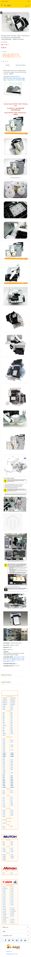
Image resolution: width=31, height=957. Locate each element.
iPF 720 (4, 895)
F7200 (4, 767)
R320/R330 (12, 702)
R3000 (11, 709)
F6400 (11, 764)
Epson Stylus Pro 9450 (8, 661)
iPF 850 (4, 906)
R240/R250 (12, 699)
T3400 (11, 741)
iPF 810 (4, 901)
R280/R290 (12, 701)
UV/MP (7, 846)
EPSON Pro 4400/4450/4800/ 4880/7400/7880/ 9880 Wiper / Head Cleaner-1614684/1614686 (14, 78)
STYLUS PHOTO (9, 696)
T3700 (4, 743)
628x (4, 841)
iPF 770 (11, 898)
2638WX (4, 859)
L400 (11, 798)
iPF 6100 (4, 909)
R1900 (11, 706)
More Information (20, 65)
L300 (3, 798)
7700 (11, 720)
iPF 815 (11, 901)
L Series (8, 795)
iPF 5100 (12, 908)
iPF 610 (11, 888)
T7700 (4, 751)
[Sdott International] (7, 5)
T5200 (4, 746)
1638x (4, 845)
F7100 (11, 766)
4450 (4, 715)
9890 (11, 730)
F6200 (11, 763)
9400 (11, 725)
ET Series (5, 823)
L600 (11, 800)
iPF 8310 (12, 916)
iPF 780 (4, 899)
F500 (3, 758)
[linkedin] (25, 940)
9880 (4, 730)
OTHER (7, 824)
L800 (11, 802)
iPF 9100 (12, 921)
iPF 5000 (4, 908)
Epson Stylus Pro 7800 (8, 658)
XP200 (11, 810)
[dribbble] (21, 940)
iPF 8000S (5, 914)
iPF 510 (11, 886)
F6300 (4, 764)
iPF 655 (11, 890)
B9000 (4, 774)
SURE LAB (8, 789)
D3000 (4, 793)
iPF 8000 (12, 912)
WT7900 (4, 725)
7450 (11, 719)
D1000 (11, 792)
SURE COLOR (9, 737)
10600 (4, 735)
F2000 (4, 759)
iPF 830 (4, 904)
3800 (4, 712)
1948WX (12, 858)
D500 (4, 790)
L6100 (4, 805)
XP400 (11, 811)
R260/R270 (5, 701)
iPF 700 (4, 893)
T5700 (4, 748)
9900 (4, 732)
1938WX (4, 858)
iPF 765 (4, 898)
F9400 (11, 769)
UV (6, 871)
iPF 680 (4, 891)
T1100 (4, 828)
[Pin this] (5, 61)
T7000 (4, 750)
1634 (4, 873)
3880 (11, 712)
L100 (3, 797)
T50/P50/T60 (13, 698)
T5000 (4, 745)
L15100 (4, 806)
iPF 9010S (5, 921)
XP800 (11, 815)
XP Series (8, 808)
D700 (11, 790)
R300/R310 (5, 702)
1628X (11, 854)
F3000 (11, 761)
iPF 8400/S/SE (5, 917)
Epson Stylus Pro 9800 (19, 660)
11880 (11, 732)
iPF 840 (11, 904)
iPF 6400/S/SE (13, 911)
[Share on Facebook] (1, 61)
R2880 (4, 709)
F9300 (4, 769)
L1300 (4, 803)
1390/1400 (5, 698)
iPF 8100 (12, 914)
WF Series (5, 819)
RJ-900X (4, 854)
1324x (11, 841)
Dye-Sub (8, 853)
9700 (4, 728)
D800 (4, 792)
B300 (4, 826)
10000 (11, 733)
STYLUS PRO (9, 711)
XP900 (4, 816)
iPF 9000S (12, 919)
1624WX (4, 856)
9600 (11, 727)
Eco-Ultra (8, 840)
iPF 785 (11, 899)
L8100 (11, 805)
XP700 (4, 815)
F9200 (11, 767)
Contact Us (9, 951)
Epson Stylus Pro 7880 (19, 657)
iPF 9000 (4, 919)
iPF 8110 (4, 916)
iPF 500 (4, 886)
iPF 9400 (12, 922)
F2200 (4, 761)
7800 (4, 722)
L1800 (11, 803)
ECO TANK (8, 821)
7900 (11, 724)
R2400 (11, 707)
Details (7, 65)
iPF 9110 (4, 922)
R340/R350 (5, 704)
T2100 (4, 738)
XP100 (4, 810)
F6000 (4, 763)
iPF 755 (4, 896)
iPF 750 (11, 895)
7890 (4, 724)
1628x (11, 843)
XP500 (4, 813)
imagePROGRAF (9, 885)
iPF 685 (11, 891)
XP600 (11, 813)
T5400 (11, 746)
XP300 (4, 811)
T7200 (11, 750)
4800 (11, 715)
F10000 (4, 771)
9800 (11, 728)
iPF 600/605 (5, 888)
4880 (4, 717)
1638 (11, 873)
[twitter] (9, 940)
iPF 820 (4, 903)
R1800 (4, 706)
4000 (4, 714)
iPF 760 (11, 896)
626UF (11, 848)
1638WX (12, 856)
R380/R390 (12, 704)
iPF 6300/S (12, 909)
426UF (4, 848)
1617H (11, 849)
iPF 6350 (4, 911)
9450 (4, 727)
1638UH (4, 851)
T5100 (11, 745)
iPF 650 (4, 890)
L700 (3, 802)
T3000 (4, 740)
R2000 (4, 707)
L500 (3, 800)
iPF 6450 (4, 912)
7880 (11, 722)
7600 (4, 720)
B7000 (11, 772)
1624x (4, 843)
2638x (11, 845)
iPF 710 (11, 893)
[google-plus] (17, 940)
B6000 (4, 772)
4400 (11, 714)
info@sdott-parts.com (12, 954)
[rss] (13, 940)
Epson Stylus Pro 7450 (19, 658)
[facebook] (5, 940)
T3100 (11, 740)
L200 (11, 797)
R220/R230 (5, 699)
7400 (4, 719)
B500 (11, 826)
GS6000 (4, 733)
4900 (11, 717)
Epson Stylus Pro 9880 (8, 660)
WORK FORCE (9, 818)
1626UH (4, 849)
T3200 (4, 741)
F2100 (11, 759)
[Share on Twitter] (3, 61)
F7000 (4, 766)
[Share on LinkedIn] (7, 61)
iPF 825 (11, 903)
